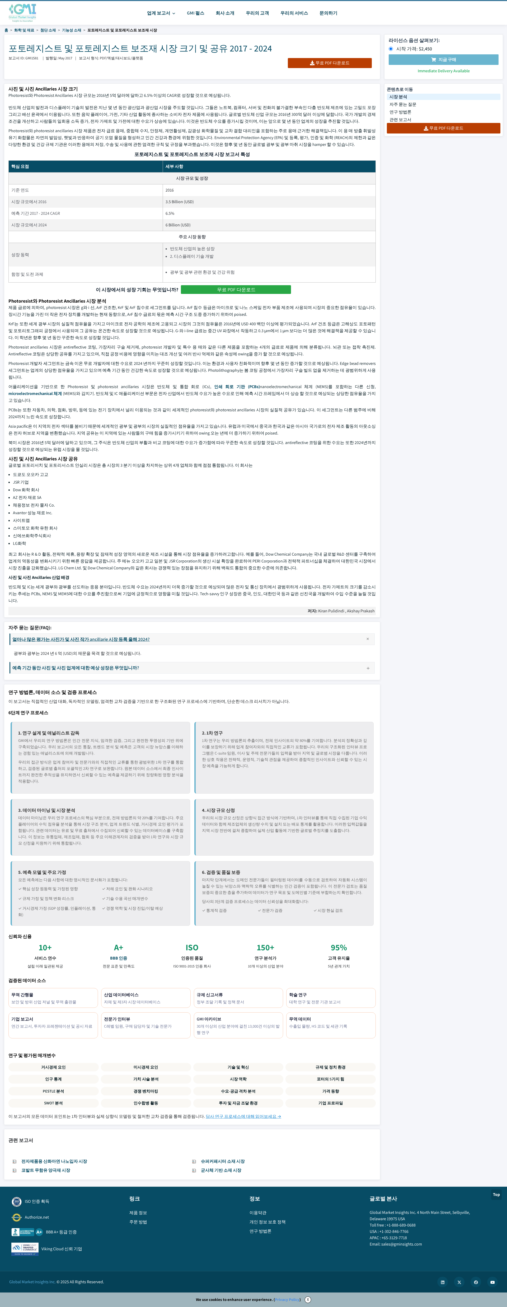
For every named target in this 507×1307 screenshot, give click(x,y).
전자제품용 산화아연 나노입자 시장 (54, 1161)
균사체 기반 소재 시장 (221, 1170)
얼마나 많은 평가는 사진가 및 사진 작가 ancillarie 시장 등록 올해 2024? (81, 639)
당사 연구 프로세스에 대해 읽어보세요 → (243, 1116)
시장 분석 (398, 96)
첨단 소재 (48, 30)
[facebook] (476, 1282)
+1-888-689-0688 (401, 1225)
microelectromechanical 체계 (35, 393)
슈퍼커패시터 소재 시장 (223, 1161)
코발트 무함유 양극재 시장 (45, 1170)
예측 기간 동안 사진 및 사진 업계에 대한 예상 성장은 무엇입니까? (75, 668)
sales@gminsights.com (401, 1244)
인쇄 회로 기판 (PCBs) (237, 386)
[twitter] (459, 1282)
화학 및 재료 (24, 30)
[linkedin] (442, 1282)
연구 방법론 (400, 112)
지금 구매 (447, 59)
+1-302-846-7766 (394, 1231)
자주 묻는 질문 (402, 104)
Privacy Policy (287, 1299)
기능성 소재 (71, 30)
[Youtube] (492, 1282)
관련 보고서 (400, 119)
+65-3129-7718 (394, 1238)
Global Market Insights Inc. (32, 1282)
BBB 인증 (118, 958)
